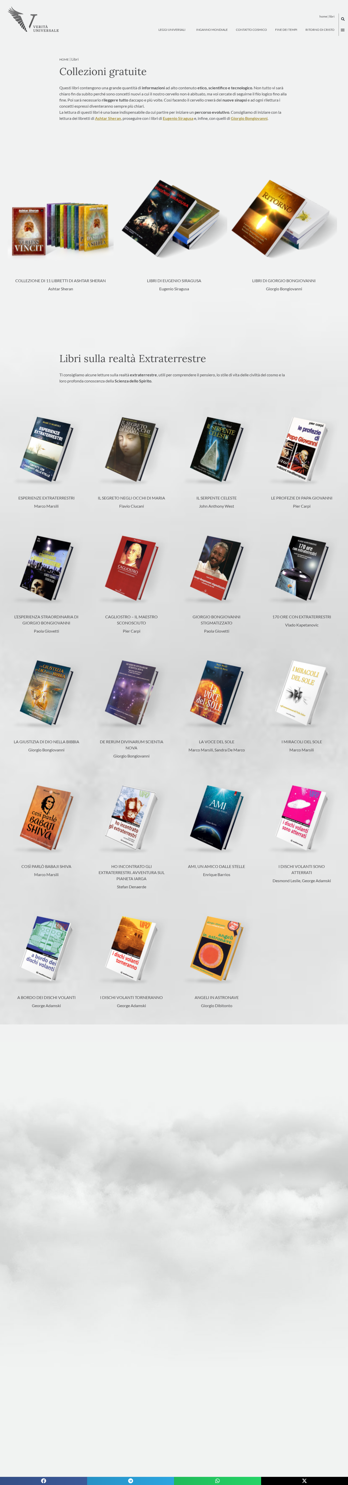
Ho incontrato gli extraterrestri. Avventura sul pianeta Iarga (132, 872)
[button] (343, 19)
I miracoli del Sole (302, 741)
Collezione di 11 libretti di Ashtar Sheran (60, 280)
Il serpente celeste (216, 497)
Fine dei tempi (286, 30)
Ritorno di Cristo (319, 30)
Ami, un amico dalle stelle (216, 866)
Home (323, 16)
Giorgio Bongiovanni (249, 118)
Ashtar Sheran (108, 118)
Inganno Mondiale (212, 30)
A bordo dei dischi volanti (46, 997)
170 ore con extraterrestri (301, 616)
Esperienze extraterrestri (46, 497)
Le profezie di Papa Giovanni (301, 497)
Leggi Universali (171, 30)
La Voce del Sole (216, 741)
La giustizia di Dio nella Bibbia (46, 741)
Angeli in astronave (217, 997)
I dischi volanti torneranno (131, 997)
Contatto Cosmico (251, 30)
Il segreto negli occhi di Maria (131, 497)
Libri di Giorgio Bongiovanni (284, 280)
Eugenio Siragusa (178, 118)
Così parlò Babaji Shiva (46, 866)
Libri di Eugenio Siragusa (174, 280)
